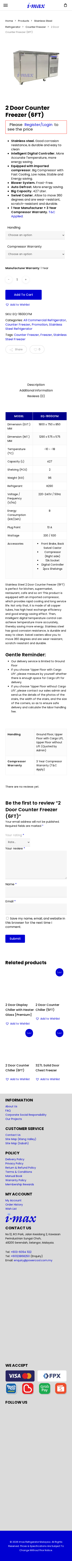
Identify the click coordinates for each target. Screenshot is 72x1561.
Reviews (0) (36, 396)
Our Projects (13, 1119)
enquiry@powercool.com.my (33, 1260)
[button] (17, 305)
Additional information (36, 390)
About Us (11, 1106)
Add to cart (23, 294)
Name (11, 884)
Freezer (46, 335)
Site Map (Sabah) (17, 1143)
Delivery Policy (14, 1159)
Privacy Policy (14, 1163)
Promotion (40, 324)
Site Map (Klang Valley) (20, 1139)
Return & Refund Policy (20, 1168)
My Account (13, 1200)
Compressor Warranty (24, 246)
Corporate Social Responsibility (25, 1115)
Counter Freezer (36, 27)
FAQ (8, 1110)
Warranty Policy (15, 1180)
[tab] (36, 384)
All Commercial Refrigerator (44, 320)
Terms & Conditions (18, 1172)
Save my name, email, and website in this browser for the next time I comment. (35, 922)
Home (9, 21)
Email (10, 901)
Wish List (11, 1209)
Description (36, 384)
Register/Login (38, 124)
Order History (14, 1204)
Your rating (14, 835)
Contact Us (13, 1135)
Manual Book (13, 1176)
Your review (15, 848)
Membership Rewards (19, 1184)
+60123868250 (20, 1256)
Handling (13, 227)
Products (23, 21)
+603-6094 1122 (21, 1252)
